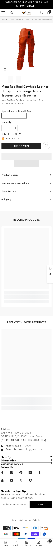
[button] (26, 163)
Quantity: (6, 122)
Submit (41, 505)
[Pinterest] (20, 472)
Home (4, 20)
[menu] (3, 12)
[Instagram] (11, 472)
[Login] (41, 12)
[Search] (11, 12)
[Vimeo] (30, 480)
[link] (46, 145)
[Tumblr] (39, 472)
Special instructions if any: (16, 111)
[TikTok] (30, 472)
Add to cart (21, 146)
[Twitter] (20, 480)
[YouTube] (11, 480)
